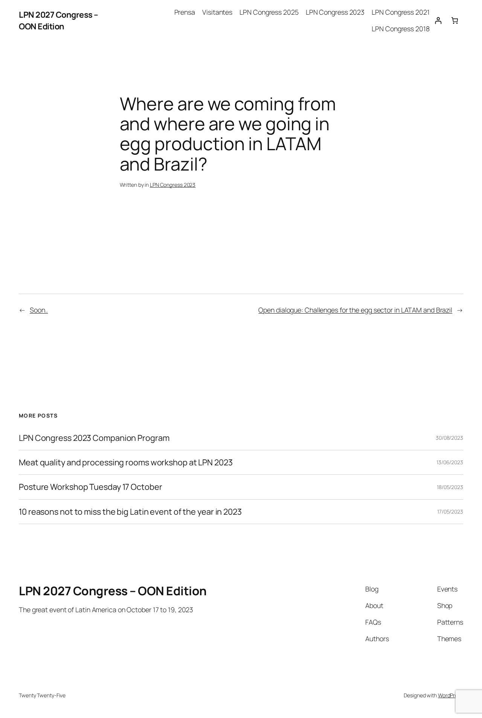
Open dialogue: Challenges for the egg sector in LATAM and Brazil (355, 309)
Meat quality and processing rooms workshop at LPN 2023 (126, 462)
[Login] (438, 20)
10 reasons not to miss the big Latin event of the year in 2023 (130, 511)
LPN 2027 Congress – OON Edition (58, 20)
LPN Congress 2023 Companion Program (94, 437)
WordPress (450, 695)
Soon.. (39, 309)
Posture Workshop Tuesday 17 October (90, 486)
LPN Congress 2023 (172, 184)
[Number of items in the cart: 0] (454, 20)
